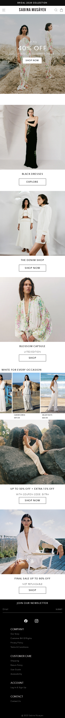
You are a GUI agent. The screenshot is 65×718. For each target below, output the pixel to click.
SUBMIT (59, 609)
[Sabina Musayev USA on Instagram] (26, 621)
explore (32, 181)
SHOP (32, 357)
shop (32, 590)
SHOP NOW (32, 267)
